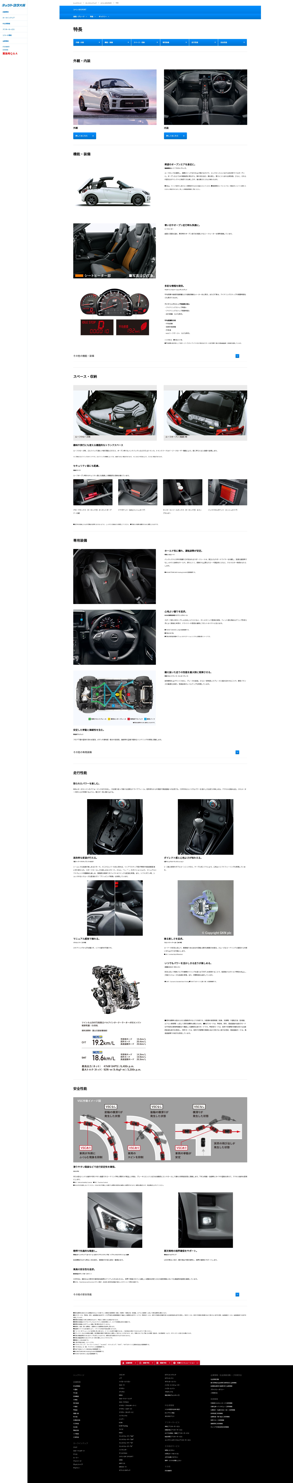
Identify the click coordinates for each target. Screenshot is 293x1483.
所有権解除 (6, 46)
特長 (91, 16)
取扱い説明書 (169, 1399)
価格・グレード (79, 16)
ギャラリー (103, 16)
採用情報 (5, 49)
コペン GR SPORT (79, 9)
